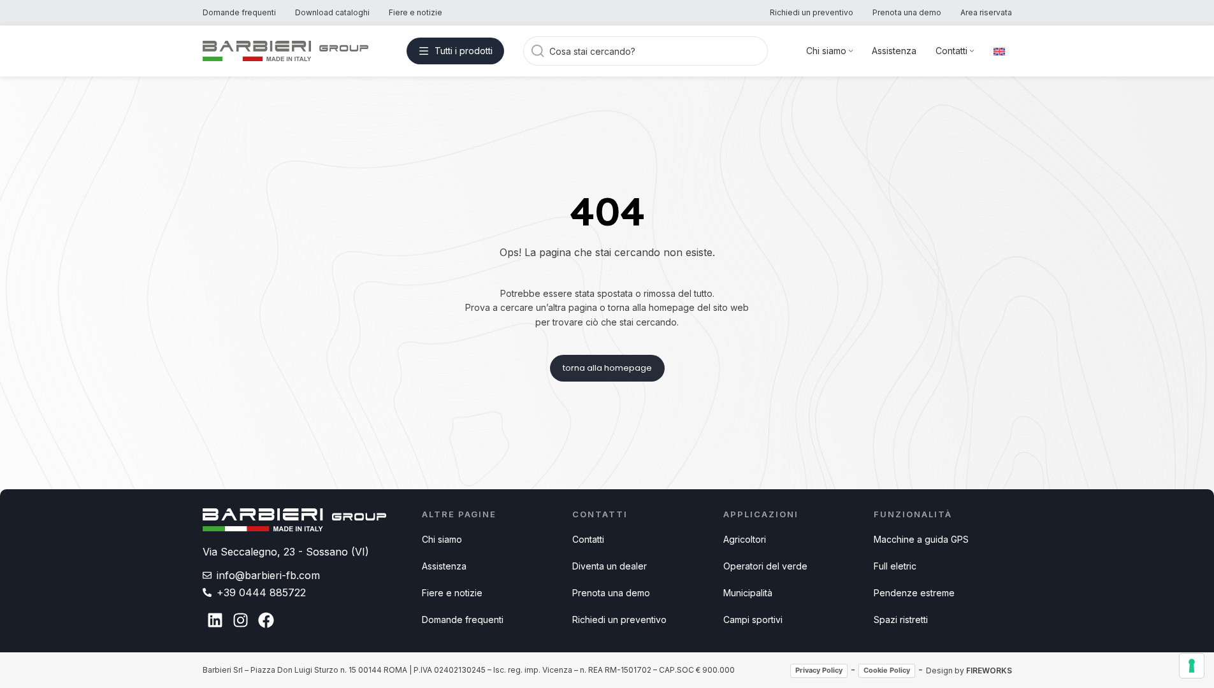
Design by (969, 670)
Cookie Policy (887, 670)
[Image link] (295, 519)
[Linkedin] (215, 620)
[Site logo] (285, 49)
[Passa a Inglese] (999, 51)
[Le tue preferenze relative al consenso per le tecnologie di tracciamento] (1192, 666)
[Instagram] (241, 620)
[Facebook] (266, 620)
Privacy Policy (818, 670)
